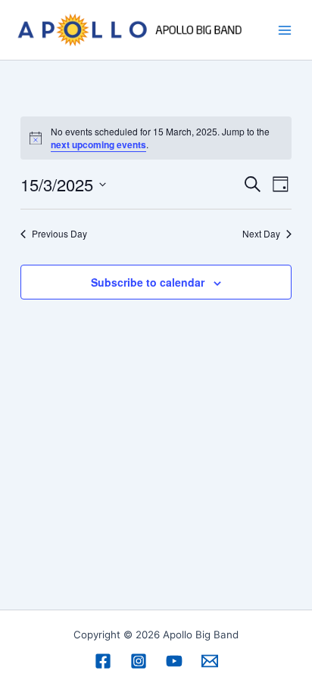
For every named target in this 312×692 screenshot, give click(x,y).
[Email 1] (209, 661)
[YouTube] (174, 661)
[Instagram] (138, 661)
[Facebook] (103, 661)
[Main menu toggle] (285, 30)
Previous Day (59, 234)
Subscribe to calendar (147, 282)
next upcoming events (98, 144)
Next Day (261, 234)
